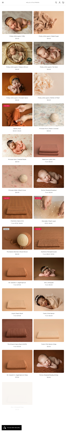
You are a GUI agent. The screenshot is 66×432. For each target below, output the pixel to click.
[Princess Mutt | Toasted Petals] (17, 145)
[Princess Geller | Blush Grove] (17, 176)
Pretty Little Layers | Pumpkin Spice (17, 98)
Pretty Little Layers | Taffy (17, 36)
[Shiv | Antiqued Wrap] (17, 392)
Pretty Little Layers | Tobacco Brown (17, 67)
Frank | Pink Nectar (48, 313)
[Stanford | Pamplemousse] (49, 238)
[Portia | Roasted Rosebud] (49, 176)
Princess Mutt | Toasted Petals (17, 159)
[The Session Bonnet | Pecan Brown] (17, 238)
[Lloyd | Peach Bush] (17, 299)
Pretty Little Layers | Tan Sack (49, 67)
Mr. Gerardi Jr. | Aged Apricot (17, 282)
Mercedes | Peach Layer (49, 221)
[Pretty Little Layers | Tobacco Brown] (17, 53)
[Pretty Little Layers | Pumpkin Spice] (17, 84)
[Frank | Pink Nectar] (49, 299)
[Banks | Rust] (17, 114)
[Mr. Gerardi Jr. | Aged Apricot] (17, 268)
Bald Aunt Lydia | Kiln (48, 159)
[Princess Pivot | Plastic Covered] (49, 114)
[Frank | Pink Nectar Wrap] (49, 330)
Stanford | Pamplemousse (49, 252)
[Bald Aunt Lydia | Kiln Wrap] (49, 392)
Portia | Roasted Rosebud (48, 190)
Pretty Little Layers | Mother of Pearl (49, 98)
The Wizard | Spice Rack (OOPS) (17, 344)
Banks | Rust (17, 128)
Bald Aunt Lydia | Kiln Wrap (49, 406)
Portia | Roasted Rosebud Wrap (48, 375)
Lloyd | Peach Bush (17, 313)
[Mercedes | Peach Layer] (49, 207)
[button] (2, 2)
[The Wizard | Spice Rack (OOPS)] (17, 330)
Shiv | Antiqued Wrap (17, 406)
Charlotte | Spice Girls (17, 221)
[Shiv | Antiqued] (49, 268)
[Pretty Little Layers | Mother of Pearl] (49, 84)
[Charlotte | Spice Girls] (17, 207)
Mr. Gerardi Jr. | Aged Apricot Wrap (17, 375)
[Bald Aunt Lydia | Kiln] (49, 145)
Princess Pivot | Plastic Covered (48, 128)
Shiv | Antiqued (48, 282)
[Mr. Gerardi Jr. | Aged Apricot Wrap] (17, 361)
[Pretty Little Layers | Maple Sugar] (49, 22)
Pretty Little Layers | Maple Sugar (49, 36)
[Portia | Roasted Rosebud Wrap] (49, 361)
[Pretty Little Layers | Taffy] (17, 22)
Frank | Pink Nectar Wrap (48, 344)
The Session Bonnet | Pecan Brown (17, 252)
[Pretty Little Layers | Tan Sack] (49, 53)
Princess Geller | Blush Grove (17, 190)
